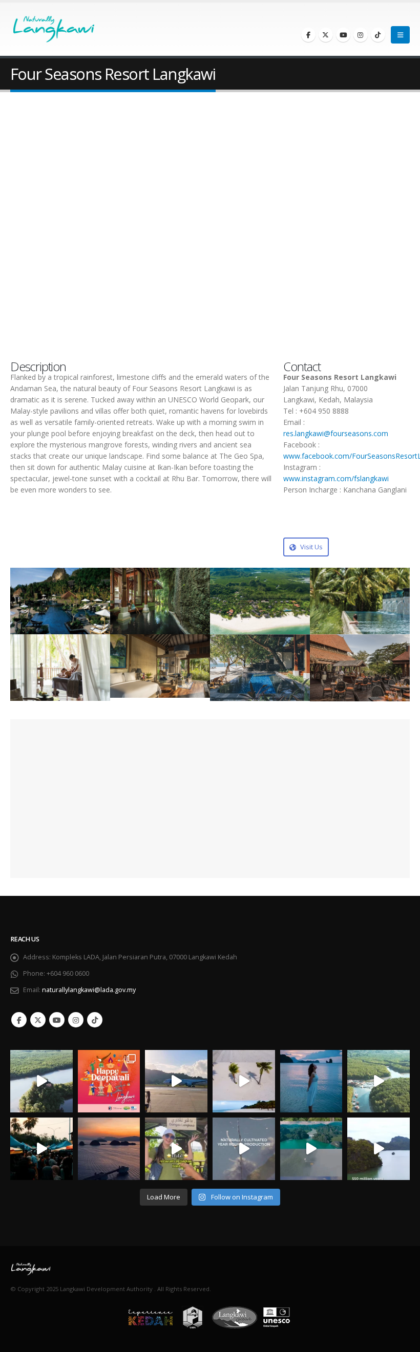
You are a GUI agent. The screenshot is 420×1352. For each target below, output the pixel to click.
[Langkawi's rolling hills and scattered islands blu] (311, 1081)
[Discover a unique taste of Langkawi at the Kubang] (244, 1149)
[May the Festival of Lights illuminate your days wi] (109, 1081)
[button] (400, 35)
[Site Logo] (41, 29)
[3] (260, 667)
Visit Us (311, 546)
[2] (360, 668)
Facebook (19, 1019)
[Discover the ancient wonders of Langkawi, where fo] (378, 1149)
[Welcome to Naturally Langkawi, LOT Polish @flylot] (176, 1081)
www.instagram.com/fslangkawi (336, 478)
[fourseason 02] (60, 601)
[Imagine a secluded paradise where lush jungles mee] (244, 1081)
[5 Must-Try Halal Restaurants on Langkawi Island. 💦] (176, 1149)
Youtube (57, 1019)
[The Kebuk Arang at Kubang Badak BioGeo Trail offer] (41, 1081)
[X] (326, 35)
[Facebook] (308, 35)
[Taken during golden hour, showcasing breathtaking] (109, 1149)
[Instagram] (360, 35)
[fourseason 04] (260, 601)
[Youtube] (343, 35)
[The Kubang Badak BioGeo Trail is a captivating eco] (378, 1081)
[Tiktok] (378, 35)
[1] (160, 666)
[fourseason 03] (160, 601)
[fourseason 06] (360, 601)
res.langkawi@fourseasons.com (335, 433)
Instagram (75, 1019)
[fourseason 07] (60, 667)
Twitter (38, 1019)
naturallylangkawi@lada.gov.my (89, 989)
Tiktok (94, 1019)
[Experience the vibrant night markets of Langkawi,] (41, 1149)
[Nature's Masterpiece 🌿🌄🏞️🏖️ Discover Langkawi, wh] (311, 1149)
